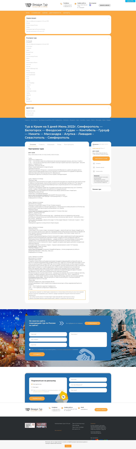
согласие (36, 349)
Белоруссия (29, 101)
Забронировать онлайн (101, 158)
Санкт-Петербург (30, 82)
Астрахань (28, 48)
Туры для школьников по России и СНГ (35, 31)
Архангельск (29, 46)
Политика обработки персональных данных (96, 432)
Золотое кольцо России (32, 25)
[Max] (90, 5)
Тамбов (28, 93)
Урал (27, 97)
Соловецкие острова (31, 91)
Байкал (27, 50)
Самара (28, 80)
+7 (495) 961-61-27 (67, 6)
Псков (27, 78)
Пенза (27, 76)
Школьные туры (30, 113)
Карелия (28, 66)
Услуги (44, 13)
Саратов (28, 85)
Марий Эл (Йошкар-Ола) (32, 68)
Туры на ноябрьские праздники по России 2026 (37, 21)
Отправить (36, 354)
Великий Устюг (29, 52)
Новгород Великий (30, 74)
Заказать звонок (104, 5)
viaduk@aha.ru (84, 409)
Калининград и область (31, 62)
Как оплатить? (58, 430)
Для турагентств (55, 13)
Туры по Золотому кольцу (78, 423)
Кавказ (27, 58)
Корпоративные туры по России (62, 423)
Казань (28, 27)
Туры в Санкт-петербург (78, 427)
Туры (27, 13)
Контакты (66, 13)
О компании (36, 13)
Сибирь (28, 87)
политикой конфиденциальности (64, 349)
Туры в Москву (75, 425)
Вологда (28, 54)
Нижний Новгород (30, 72)
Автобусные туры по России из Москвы (35, 29)
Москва (28, 23)
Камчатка (28, 64)
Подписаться (37, 398)
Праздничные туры (30, 111)
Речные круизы (29, 115)
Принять (68, 446)
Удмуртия (28, 95)
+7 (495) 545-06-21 (67, 5)
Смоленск (28, 89)
